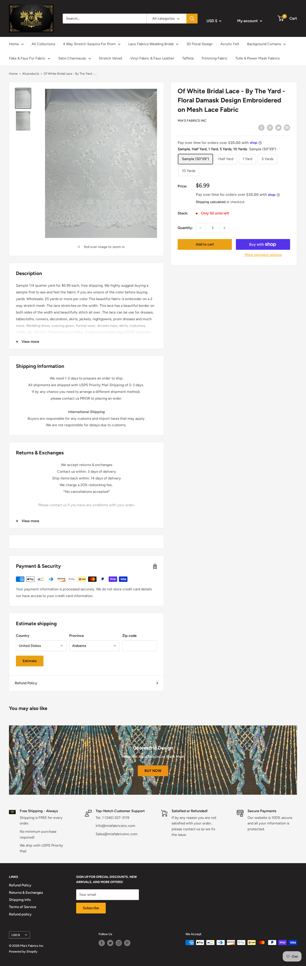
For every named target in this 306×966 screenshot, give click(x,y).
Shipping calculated (211, 202)
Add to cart (205, 244)
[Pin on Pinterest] (270, 127)
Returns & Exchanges (26, 892)
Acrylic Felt (229, 44)
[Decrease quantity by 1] (200, 228)
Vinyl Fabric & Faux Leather (152, 58)
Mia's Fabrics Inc (192, 121)
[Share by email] (287, 127)
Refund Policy (26, 683)
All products (30, 74)
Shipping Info (20, 900)
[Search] (192, 18)
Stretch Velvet (110, 58)
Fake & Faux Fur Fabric (27, 58)
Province (76, 635)
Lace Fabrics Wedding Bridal (151, 44)
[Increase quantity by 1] (224, 228)
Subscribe (91, 908)
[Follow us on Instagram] (119, 943)
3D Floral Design (199, 44)
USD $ (15, 935)
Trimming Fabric (214, 58)
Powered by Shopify (23, 951)
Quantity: (185, 228)
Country (22, 635)
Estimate (30, 661)
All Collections (43, 44)
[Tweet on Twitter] (278, 127)
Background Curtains (264, 44)
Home (14, 44)
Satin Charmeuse (72, 58)
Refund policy (20, 914)
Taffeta (188, 58)
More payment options (263, 255)
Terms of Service (22, 907)
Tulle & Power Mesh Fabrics (257, 58)
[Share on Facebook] (261, 127)
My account (248, 21)
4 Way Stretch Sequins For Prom (89, 44)
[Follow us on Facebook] (102, 943)
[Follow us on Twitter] (110, 943)
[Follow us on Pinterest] (127, 943)
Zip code (129, 635)
